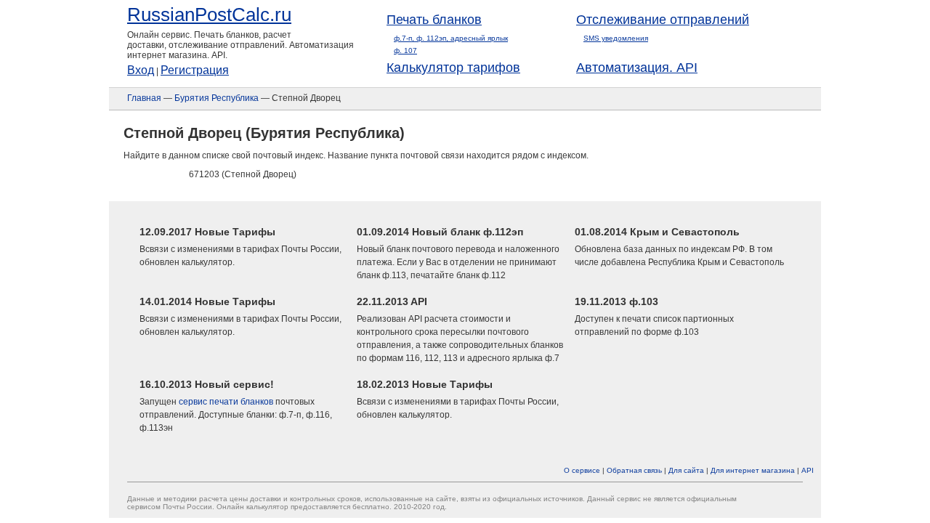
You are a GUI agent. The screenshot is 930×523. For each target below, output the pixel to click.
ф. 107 (405, 50)
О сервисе (582, 470)
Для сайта (686, 470)
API (807, 470)
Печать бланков (434, 19)
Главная (144, 98)
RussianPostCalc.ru (209, 14)
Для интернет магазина (753, 470)
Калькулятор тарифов (453, 67)
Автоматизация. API (637, 67)
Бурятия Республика (216, 98)
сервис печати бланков (226, 402)
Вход (140, 70)
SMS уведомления (615, 38)
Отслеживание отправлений (662, 19)
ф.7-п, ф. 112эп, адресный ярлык (451, 38)
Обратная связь (634, 470)
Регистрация (195, 70)
